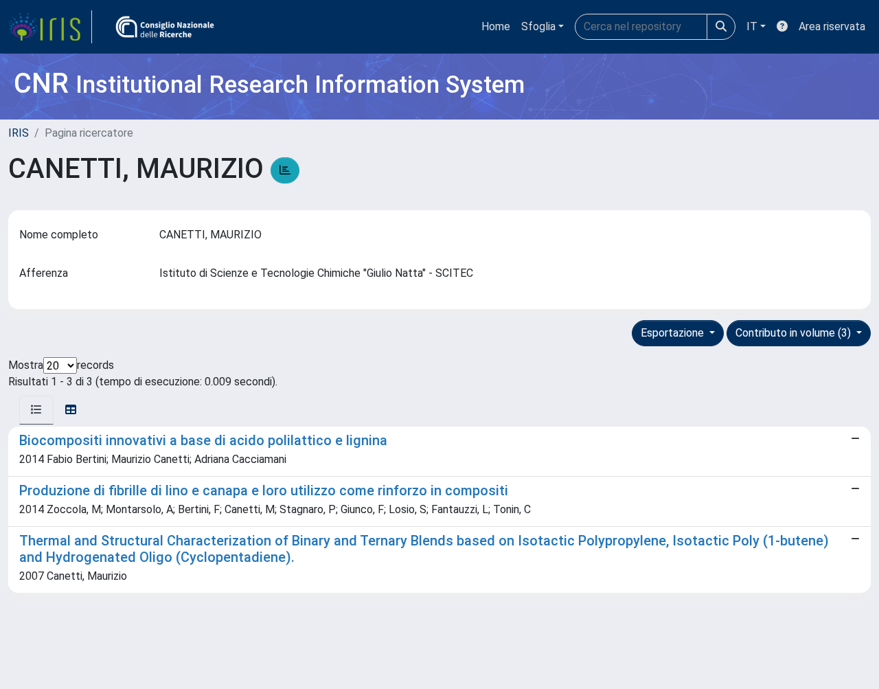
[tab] (36, 410)
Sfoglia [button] (538, 26)
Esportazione (674, 332)
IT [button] (751, 26)
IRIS (18, 132)
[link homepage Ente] (165, 26)
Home (495, 26)
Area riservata (832, 26)
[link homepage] (50, 26)
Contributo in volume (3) (794, 332)
